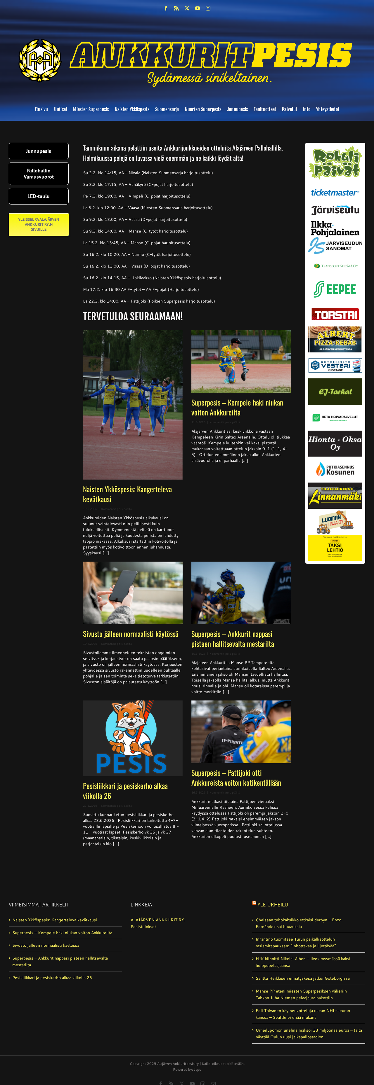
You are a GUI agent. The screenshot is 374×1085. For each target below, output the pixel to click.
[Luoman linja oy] (335, 511)
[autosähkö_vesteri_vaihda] (335, 354)
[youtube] (197, 8)
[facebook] (166, 8)
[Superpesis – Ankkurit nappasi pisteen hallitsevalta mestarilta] (241, 593)
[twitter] (187, 8)
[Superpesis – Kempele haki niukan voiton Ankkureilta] (241, 361)
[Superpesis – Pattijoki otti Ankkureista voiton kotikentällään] (241, 731)
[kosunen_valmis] (335, 459)
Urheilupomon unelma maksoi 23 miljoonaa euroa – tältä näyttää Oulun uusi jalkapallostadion (309, 1033)
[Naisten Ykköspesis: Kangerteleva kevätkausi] (133, 405)
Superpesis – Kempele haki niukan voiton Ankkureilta (237, 407)
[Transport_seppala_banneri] (335, 262)
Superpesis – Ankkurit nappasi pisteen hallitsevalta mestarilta (232, 638)
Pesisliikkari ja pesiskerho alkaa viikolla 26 (125, 790)
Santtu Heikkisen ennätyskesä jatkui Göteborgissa (303, 978)
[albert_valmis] (335, 328)
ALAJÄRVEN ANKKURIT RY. (158, 920)
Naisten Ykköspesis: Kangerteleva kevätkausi (127, 493)
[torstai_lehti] (335, 309)
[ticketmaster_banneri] (335, 188)
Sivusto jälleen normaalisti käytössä (130, 633)
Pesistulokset (143, 926)
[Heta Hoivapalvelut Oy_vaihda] (335, 407)
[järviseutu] (335, 207)
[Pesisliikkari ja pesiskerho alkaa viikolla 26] (133, 738)
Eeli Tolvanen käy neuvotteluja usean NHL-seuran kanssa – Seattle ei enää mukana (303, 1014)
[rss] (176, 8)
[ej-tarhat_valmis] (335, 380)
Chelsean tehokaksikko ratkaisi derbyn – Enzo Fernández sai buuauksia (298, 923)
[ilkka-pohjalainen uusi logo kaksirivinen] (335, 223)
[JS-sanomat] (335, 239)
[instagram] (208, 8)
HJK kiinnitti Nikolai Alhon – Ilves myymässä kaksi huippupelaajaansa (303, 962)
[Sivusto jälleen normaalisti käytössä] (133, 593)
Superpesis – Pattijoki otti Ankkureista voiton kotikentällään (236, 777)
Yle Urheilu (272, 904)
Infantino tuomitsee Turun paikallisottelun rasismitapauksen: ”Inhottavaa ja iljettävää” (296, 942)
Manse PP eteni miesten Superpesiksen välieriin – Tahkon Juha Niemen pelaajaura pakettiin (303, 994)
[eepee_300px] (335, 279)
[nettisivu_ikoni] (335, 148)
